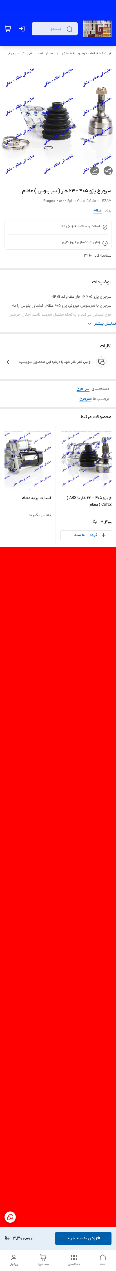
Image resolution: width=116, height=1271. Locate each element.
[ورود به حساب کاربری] (22, 29)
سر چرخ (13, 53)
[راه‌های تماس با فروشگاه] (10, 1217)
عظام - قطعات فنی (40, 53)
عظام (97, 210)
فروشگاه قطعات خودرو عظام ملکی (86, 53)
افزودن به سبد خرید (83, 1238)
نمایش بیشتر (105, 323)
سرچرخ (85, 399)
